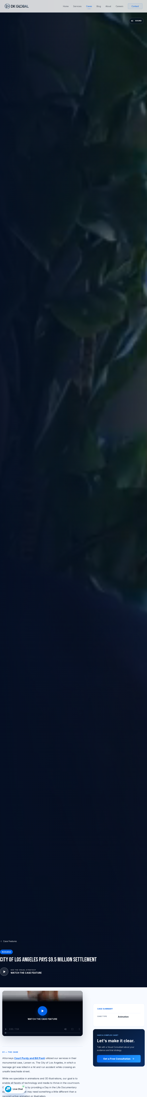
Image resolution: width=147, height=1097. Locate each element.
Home (66, 6)
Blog (99, 6)
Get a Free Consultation (116, 1058)
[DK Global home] (17, 6)
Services (77, 6)
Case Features (10, 941)
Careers (119, 6)
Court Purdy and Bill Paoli (29, 1058)
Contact (135, 6)
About (108, 6)
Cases (89, 6)
